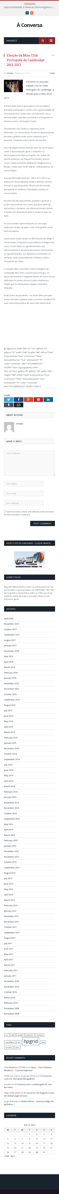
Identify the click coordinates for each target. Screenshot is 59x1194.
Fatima (10, 73)
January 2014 (10, 797)
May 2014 (8, 775)
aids (12, 1035)
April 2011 (8, 959)
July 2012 (8, 878)
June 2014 (8, 770)
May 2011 (8, 954)
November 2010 (11, 986)
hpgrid (31, 1041)
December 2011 (11, 916)
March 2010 (9, 997)
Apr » (13, 1156)
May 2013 (8, 824)
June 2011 (8, 948)
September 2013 (12, 818)
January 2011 (10, 975)
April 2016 (8, 661)
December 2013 (11, 802)
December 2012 (11, 851)
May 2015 (8, 721)
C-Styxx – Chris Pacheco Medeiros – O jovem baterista (28, 1069)
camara (40, 1035)
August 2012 (10, 872)
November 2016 (11, 651)
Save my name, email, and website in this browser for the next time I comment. (29, 513)
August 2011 (10, 937)
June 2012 (8, 883)
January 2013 (10, 845)
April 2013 (8, 829)
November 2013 (11, 808)
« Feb (6, 1156)
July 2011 (8, 943)
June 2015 (8, 716)
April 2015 (8, 726)
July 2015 (8, 710)
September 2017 (12, 634)
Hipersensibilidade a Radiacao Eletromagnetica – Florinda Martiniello (30, 7)
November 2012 (11, 856)
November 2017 (11, 623)
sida (43, 1042)
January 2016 (10, 678)
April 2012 (8, 894)
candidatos (10, 1042)
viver (17, 1047)
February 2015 (11, 737)
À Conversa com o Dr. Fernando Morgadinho (27, 1077)
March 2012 (9, 900)
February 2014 (11, 791)
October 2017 (10, 629)
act (7, 1035)
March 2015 (9, 732)
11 (51, 1138)
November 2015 (11, 688)
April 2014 (8, 781)
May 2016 (8, 656)
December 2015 (11, 683)
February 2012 (11, 905)
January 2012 (10, 910)
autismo (30, 1035)
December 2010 (11, 981)
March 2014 (9, 786)
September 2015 (12, 699)
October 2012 (10, 862)
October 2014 (10, 753)
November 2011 (11, 921)
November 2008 (11, 1013)
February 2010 (11, 1002)
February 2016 (11, 672)
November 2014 (11, 748)
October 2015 (10, 694)
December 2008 (11, 1008)
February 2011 (11, 970)
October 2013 (10, 813)
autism (20, 1035)
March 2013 (9, 835)
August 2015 (10, 705)
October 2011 (10, 927)
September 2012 (12, 867)
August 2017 (10, 640)
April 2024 (8, 618)
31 (44, 1152)
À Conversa (29, 25)
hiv (19, 1042)
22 (29, 1147)
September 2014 (12, 759)
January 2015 (10, 743)
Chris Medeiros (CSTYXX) (15, 1067)
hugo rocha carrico (12, 1092)
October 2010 (10, 992)
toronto (9, 1047)
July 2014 (8, 764)
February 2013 (11, 840)
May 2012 (8, 889)
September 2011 (12, 932)
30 (37, 1152)
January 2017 (10, 645)
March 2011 (9, 965)
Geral (52, 73)
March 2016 (9, 667)
